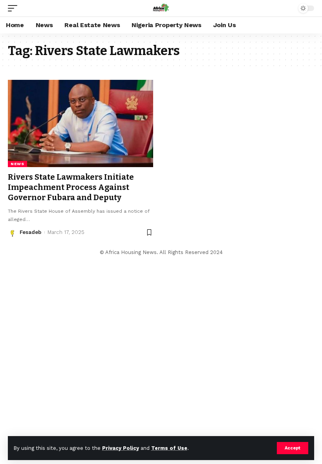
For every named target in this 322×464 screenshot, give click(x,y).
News (17, 164)
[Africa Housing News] (161, 8)
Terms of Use (169, 448)
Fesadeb (30, 232)
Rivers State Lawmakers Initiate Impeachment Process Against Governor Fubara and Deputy (71, 187)
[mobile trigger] (14, 8)
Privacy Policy (120, 448)
